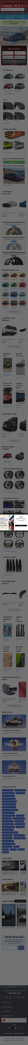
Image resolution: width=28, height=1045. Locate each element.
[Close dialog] (27, 515)
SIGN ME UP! (21, 525)
